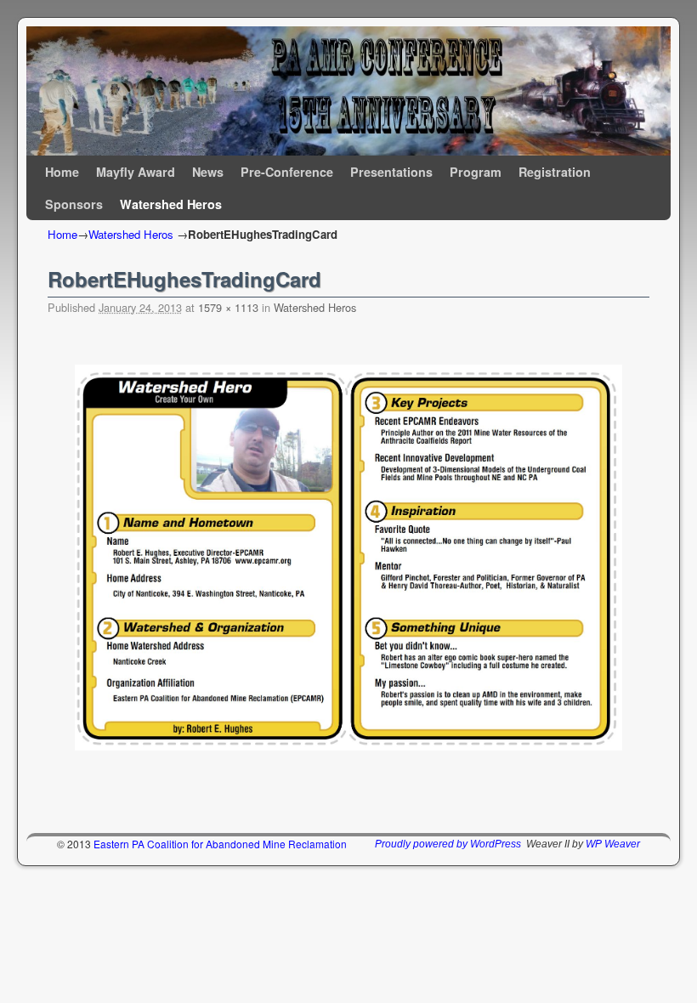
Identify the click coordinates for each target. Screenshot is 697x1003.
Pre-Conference (287, 171)
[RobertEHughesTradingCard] (348, 557)
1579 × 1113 (228, 307)
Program (476, 171)
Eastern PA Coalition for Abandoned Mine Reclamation (220, 843)
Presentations (391, 171)
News (208, 171)
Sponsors (74, 204)
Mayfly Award (135, 171)
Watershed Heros (171, 204)
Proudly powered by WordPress (448, 844)
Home (62, 171)
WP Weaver (613, 844)
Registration (554, 171)
